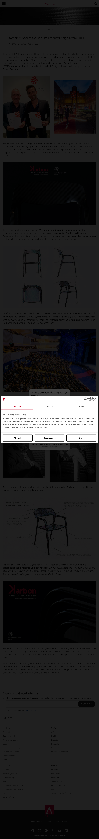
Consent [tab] (17, 406)
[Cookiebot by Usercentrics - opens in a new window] (85, 399)
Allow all (17, 438)
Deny (81, 438)
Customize (48, 438)
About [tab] (82, 406)
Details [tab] (49, 406)
